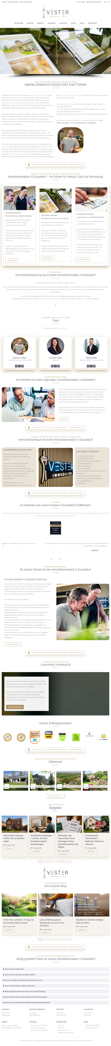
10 (65, 861)
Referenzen (61, 1027)
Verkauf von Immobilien (38, 1027)
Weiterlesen (9, 848)
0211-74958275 (82, 2)
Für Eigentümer (18, 23)
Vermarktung (6, 147)
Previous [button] (51, 559)
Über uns (61, 1025)
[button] (2, 51)
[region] (55, 53)
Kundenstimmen (63, 1030)
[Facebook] (107, 2)
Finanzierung (51, 23)
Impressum (4, 2)
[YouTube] (109, 2)
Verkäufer (12, 154)
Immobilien (40, 23)
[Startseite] (55, 12)
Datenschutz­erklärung (13, 2)
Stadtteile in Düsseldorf (92, 1025)
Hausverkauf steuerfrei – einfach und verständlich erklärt (14, 838)
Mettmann (31, 103)
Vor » (69, 861)
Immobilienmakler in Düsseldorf (13, 103)
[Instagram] (105, 2)
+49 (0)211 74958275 (12, 1025)
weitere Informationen (15, 707)
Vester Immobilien (60, 328)
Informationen (92, 23)
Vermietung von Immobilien (39, 1030)
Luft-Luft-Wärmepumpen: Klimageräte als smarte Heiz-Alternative (52, 923)
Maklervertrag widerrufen (26, 2)
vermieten (44, 95)
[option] (55, 547)
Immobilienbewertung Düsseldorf (49, 299)
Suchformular (69, 104)
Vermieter (22, 154)
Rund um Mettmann (91, 1027)
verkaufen (35, 95)
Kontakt (73, 23)
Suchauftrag (63, 23)
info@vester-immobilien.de (95, 2)
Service (82, 23)
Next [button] (59, 559)
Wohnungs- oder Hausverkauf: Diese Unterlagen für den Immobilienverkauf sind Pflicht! (68, 841)
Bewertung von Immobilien (39, 1025)
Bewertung (30, 23)
